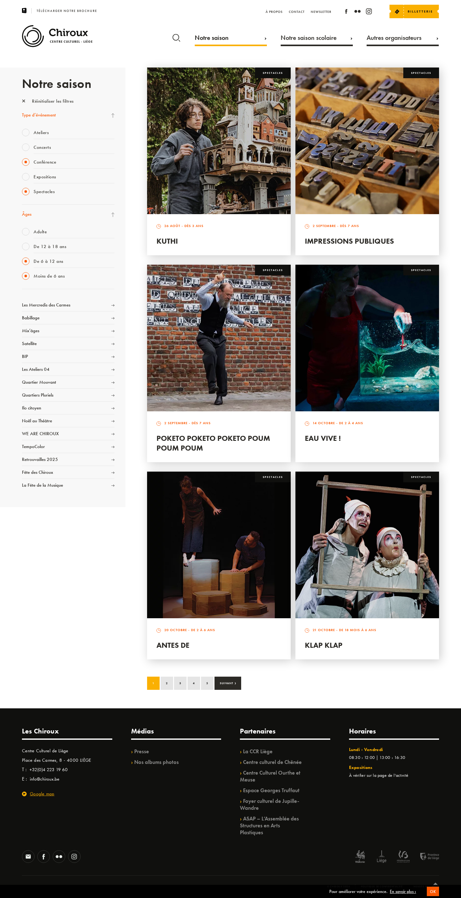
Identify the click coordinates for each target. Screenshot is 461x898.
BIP (25, 356)
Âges (26, 214)
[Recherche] (176, 36)
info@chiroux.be (44, 779)
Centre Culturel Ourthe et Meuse (270, 776)
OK (433, 891)
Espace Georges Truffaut (271, 790)
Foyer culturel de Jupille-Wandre (269, 804)
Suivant (228, 682)
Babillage (31, 318)
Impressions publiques (349, 241)
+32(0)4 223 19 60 (48, 769)
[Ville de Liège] (381, 857)
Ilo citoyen (31, 408)
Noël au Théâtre (37, 421)
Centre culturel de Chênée (272, 762)
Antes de (172, 645)
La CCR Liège (258, 751)
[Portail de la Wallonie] (360, 857)
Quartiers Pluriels (37, 395)
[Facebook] (346, 12)
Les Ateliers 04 (36, 369)
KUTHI (167, 241)
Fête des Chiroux (37, 472)
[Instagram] (369, 12)
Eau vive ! (323, 438)
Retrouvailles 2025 (40, 459)
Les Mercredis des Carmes (46, 305)
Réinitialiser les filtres (52, 101)
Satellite (29, 343)
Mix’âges (30, 330)
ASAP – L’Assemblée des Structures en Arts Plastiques (269, 825)
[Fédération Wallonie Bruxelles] (403, 857)
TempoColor (33, 446)
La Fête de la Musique (42, 485)
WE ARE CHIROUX (40, 433)
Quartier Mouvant (39, 382)
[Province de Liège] (425, 857)
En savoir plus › (403, 891)
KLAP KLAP (323, 645)
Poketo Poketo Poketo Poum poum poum (213, 443)
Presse (141, 751)
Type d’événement (39, 115)
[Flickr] (357, 12)
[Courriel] (28, 857)
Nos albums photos (156, 762)
